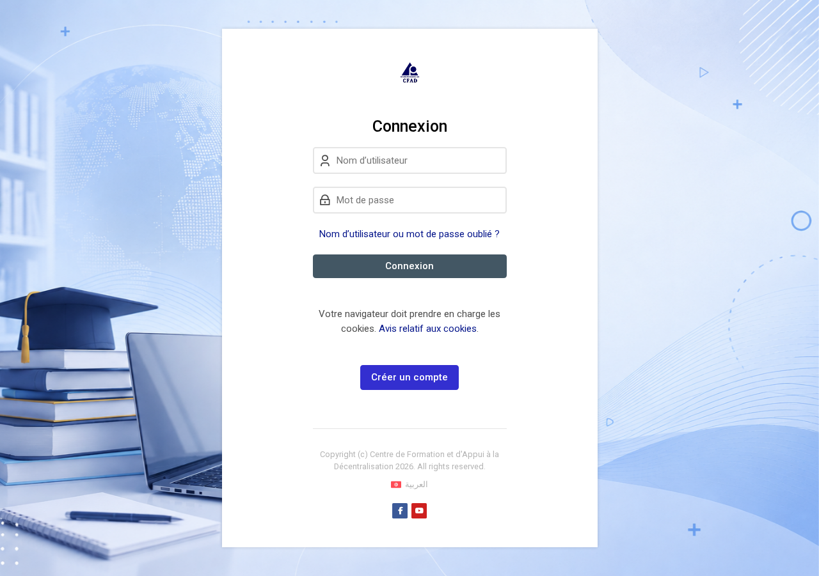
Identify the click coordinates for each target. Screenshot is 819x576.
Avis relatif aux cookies (428, 328)
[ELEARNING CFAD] (410, 73)
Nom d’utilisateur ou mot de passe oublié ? (409, 234)
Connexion (409, 266)
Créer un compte (409, 377)
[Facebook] (400, 510)
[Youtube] (419, 510)
